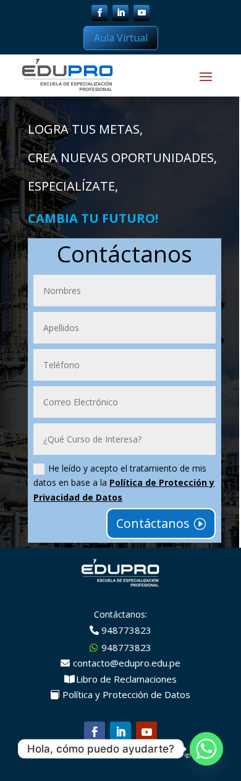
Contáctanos (153, 523)
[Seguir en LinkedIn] (120, 13)
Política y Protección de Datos (126, 694)
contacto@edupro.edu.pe (126, 663)
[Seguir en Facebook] (99, 13)
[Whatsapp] (206, 749)
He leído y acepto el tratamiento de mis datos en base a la (123, 483)
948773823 (126, 630)
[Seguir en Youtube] (141, 13)
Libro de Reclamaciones (126, 679)
